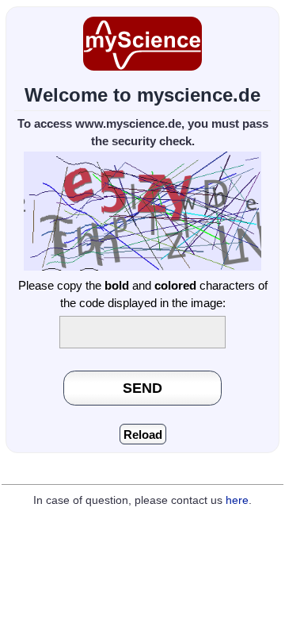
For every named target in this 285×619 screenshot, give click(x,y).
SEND (142, 387)
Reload (143, 434)
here (237, 500)
